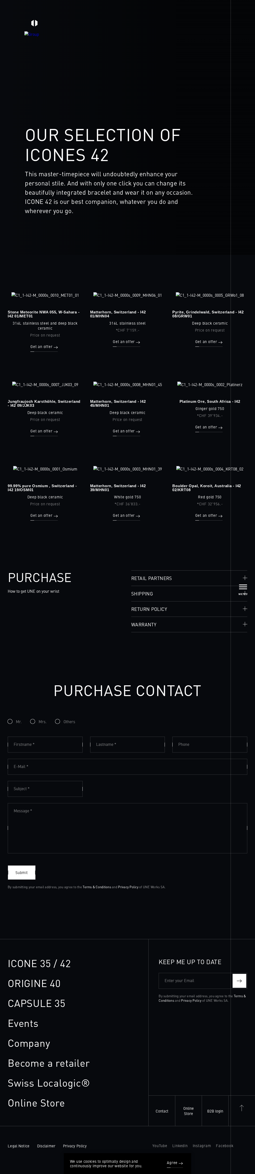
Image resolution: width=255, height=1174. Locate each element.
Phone (183, 744)
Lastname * (106, 744)
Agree (172, 1163)
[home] (34, 25)
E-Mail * (21, 766)
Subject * (22, 788)
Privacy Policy (128, 886)
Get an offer (41, 347)
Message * (23, 810)
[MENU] (243, 587)
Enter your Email (179, 980)
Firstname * (24, 744)
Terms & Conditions (97, 886)
